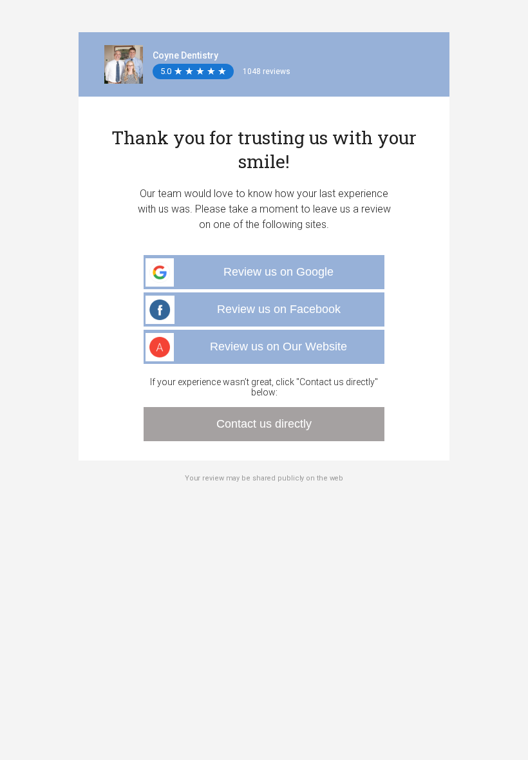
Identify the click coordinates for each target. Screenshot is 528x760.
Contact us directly (264, 423)
